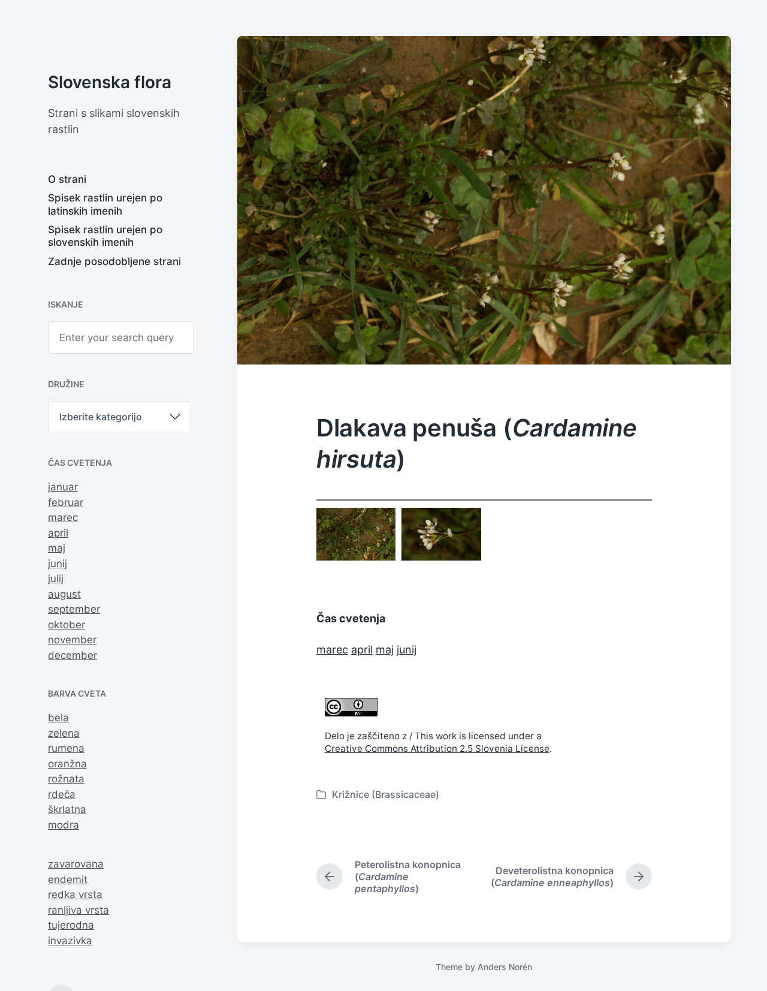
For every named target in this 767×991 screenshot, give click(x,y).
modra (63, 825)
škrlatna (67, 809)
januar (63, 487)
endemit (67, 879)
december (72, 655)
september (74, 609)
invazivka (70, 941)
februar (65, 502)
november (72, 640)
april (58, 533)
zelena (64, 733)
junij (57, 564)
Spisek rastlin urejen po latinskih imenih (105, 204)
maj (56, 548)
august (64, 594)
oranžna (67, 764)
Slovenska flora (109, 82)
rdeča (62, 794)
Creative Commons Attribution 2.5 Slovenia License (437, 748)
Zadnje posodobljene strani (114, 261)
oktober (66, 625)
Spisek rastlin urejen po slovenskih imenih (105, 236)
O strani (67, 179)
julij (56, 579)
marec (63, 517)
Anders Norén (505, 967)
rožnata (66, 779)
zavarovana (76, 864)
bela (58, 718)
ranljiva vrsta (78, 910)
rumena (66, 748)
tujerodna (71, 925)
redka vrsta (75, 894)
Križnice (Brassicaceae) (385, 794)
